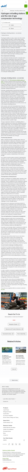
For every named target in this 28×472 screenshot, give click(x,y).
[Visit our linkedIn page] (12, 444)
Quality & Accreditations (8, 429)
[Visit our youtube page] (19, 444)
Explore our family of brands (9, 450)
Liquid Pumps (6, 409)
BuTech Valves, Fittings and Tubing (10, 417)
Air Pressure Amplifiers (8, 415)
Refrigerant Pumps (7, 411)
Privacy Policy (6, 458)
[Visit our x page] (16, 444)
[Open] (25, 6)
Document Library (7, 431)
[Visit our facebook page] (9, 444)
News (4, 433)
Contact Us (5, 435)
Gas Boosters (6, 413)
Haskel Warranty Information (9, 427)
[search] (25, 2)
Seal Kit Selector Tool (8, 422)
